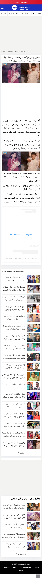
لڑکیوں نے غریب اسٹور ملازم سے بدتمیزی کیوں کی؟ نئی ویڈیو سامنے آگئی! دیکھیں (15, 367)
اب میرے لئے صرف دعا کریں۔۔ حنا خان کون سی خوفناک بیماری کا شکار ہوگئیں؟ (14, 405)
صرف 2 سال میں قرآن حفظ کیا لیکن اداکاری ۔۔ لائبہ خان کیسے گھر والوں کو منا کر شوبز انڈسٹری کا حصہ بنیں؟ (13, 289)
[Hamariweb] (21, 8)
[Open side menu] (2, 8)
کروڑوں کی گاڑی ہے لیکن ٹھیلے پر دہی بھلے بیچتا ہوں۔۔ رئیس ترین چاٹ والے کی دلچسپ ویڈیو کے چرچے (14, 526)
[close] (40, 2)
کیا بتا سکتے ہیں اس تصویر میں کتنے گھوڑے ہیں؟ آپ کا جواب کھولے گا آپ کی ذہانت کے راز (13, 516)
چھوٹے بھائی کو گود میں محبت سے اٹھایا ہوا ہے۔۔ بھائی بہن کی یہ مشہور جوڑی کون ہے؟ (14, 444)
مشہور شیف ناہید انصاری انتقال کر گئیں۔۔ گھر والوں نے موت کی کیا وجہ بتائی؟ (13, 376)
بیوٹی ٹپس (24, 13)
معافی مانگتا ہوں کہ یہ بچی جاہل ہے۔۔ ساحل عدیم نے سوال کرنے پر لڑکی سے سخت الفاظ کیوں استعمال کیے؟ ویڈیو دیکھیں (14, 396)
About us (6, 567)
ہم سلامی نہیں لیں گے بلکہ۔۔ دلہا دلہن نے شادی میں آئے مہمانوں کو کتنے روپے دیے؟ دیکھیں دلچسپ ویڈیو (13, 435)
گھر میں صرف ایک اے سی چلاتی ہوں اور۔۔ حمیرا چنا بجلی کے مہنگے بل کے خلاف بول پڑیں (13, 337)
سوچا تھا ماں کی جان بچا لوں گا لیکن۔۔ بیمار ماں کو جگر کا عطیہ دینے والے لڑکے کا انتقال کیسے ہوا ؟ (14, 318)
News (23, 52)
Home (3, 52)
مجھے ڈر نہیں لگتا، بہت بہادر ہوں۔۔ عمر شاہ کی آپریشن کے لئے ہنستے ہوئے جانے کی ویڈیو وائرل (13, 347)
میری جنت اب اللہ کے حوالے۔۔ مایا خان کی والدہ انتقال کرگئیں (13, 415)
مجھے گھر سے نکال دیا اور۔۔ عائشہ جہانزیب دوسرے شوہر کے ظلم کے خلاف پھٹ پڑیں (14, 357)
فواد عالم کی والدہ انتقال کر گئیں (15, 386)
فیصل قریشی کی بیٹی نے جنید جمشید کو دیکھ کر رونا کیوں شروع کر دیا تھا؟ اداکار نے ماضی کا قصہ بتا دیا (14, 507)
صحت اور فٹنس (13, 13)
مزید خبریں (22, 554)
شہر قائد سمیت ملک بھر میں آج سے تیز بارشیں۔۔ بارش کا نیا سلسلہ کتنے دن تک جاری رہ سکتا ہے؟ (13, 298)
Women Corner (13, 52)
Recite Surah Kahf (21, 2)
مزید (22, 453)
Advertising (27, 567)
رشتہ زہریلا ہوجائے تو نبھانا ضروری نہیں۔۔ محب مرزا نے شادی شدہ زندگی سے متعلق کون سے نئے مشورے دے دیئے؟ (14, 279)
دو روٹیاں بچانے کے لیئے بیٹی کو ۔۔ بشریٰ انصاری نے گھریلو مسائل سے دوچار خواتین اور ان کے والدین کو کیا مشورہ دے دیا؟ (13, 328)
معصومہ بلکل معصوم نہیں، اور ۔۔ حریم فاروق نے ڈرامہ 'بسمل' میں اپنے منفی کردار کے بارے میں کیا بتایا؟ (14, 536)
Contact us (16, 567)
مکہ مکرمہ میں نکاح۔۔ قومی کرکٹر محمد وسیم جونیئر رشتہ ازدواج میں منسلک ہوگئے (14, 425)
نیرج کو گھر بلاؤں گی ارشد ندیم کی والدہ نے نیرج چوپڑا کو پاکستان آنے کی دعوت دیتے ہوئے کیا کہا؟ (13, 308)
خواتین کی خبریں (35, 13)
